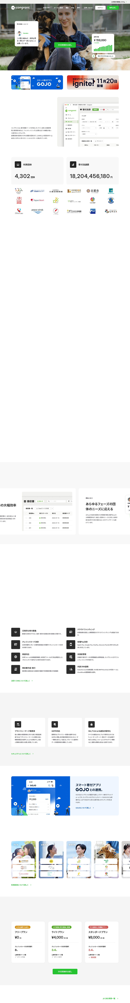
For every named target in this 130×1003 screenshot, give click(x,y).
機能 (67, 7)
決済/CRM (46, 7)
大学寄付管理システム (118, 2)
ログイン (100, 8)
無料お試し (112, 8)
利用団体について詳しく (19, 885)
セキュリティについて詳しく (21, 754)
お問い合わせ (88, 7)
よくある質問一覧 (109, 998)
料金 (72, 7)
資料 (78, 7)
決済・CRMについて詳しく (20, 681)
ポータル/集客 (58, 7)
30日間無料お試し (65, 45)
